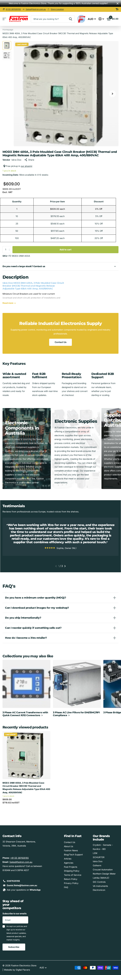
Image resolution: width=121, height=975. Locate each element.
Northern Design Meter (104, 873)
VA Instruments (100, 886)
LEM (95, 853)
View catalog (4, 19)
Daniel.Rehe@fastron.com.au (22, 885)
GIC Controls (99, 882)
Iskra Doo (97, 861)
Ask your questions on (23, 890)
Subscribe (14, 947)
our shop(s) (26, 166)
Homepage (8, 29)
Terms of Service (72, 875)
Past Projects (70, 867)
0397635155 (13, 881)
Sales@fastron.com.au (36, 9)
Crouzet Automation (103, 869)
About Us (68, 846)
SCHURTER (98, 857)
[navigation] (7, 45)
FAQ (66, 887)
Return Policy (70, 879)
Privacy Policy (71, 883)
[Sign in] (101, 18)
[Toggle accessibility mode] (117, 9)
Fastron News (71, 850)
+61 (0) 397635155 (19, 858)
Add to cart (65, 249)
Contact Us (60, 342)
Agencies (68, 863)
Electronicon (99, 890)
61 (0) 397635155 (13, 9)
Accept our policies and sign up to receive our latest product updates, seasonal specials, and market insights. (16, 933)
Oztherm (97, 865)
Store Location (57, 9)
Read (8, 303)
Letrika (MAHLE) (101, 878)
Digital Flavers (23, 970)
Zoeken (70, 19)
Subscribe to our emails (15, 913)
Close (117, 3)
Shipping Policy (71, 871)
